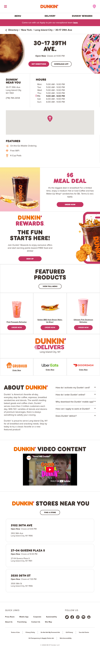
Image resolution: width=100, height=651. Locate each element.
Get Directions (39, 64)
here (75, 23)
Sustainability (51, 617)
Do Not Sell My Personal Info (50, 632)
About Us (8, 622)
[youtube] (88, 617)
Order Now (70, 204)
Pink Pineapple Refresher (17, 322)
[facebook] (72, 617)
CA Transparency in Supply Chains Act (41, 638)
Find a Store (50, 512)
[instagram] (83, 617)
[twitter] (67, 617)
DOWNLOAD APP (61, 64)
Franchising (21, 622)
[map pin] (50, 118)
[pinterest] (78, 617)
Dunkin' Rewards (82, 16)
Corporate (37, 617)
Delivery (50, 16)
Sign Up (30, 259)
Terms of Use (15, 632)
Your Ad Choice (84, 632)
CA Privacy (69, 632)
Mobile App (23, 617)
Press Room (10, 617)
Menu (18, 16)
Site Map (48, 622)
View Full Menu (50, 286)
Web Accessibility (65, 638)
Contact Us (35, 622)
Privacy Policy (30, 632)
